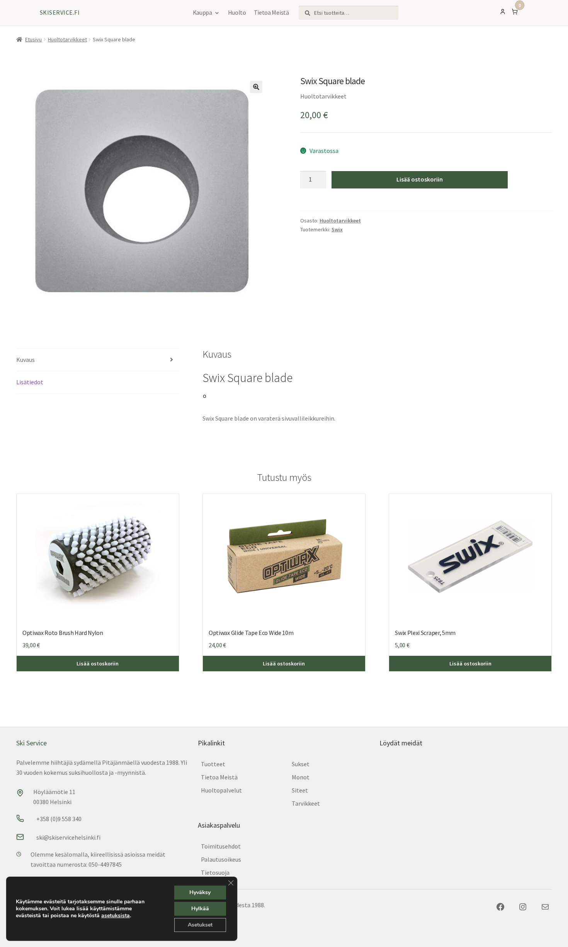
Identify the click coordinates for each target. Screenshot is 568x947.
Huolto (237, 12)
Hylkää (200, 908)
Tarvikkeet (306, 803)
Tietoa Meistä (271, 12)
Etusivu (33, 39)
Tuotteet (213, 764)
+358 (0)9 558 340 (59, 819)
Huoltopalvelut (221, 790)
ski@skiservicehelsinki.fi (68, 837)
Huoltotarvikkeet (67, 39)
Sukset (301, 764)
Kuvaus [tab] (25, 359)
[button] (256, 87)
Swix (337, 229)
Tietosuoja (215, 872)
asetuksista (115, 915)
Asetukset (200, 924)
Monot (301, 777)
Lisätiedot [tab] (29, 382)
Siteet (300, 790)
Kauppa (202, 12)
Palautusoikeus (221, 859)
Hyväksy (200, 892)
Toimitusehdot (221, 846)
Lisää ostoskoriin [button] (98, 663)
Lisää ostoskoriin (419, 179)
